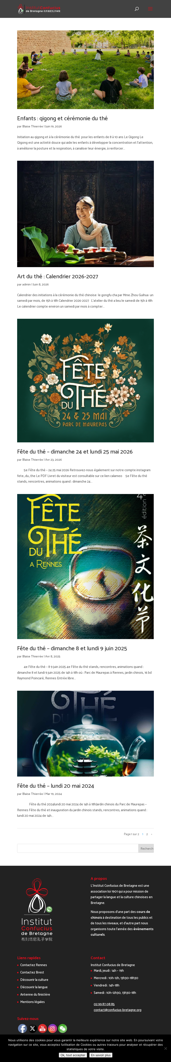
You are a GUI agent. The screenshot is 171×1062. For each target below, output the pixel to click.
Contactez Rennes (33, 965)
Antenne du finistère (35, 994)
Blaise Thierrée (32, 126)
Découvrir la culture (34, 980)
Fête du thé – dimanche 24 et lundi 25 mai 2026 (75, 452)
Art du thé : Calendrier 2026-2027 (57, 276)
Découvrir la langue (34, 987)
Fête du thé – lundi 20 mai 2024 (55, 786)
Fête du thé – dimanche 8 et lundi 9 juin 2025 (72, 648)
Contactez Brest (32, 972)
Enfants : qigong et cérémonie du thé (62, 118)
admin (26, 284)
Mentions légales (32, 1002)
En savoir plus (101, 1055)
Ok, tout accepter (73, 1055)
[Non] (165, 1048)
